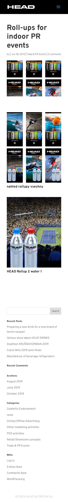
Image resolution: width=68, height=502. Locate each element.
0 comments (54, 54)
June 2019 (13, 387)
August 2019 (14, 381)
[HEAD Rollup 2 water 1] (34, 267)
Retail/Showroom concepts (23, 439)
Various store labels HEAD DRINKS (28, 338)
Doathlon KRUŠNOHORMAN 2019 (27, 344)
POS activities (15, 433)
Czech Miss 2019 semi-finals (24, 350)
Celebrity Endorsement (21, 409)
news (10, 415)
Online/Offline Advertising (23, 421)
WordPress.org (16, 479)
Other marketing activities (23, 427)
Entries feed (14, 467)
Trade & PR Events (36, 54)
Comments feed (16, 473)
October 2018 (15, 394)
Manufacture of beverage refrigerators (30, 356)
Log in (10, 460)
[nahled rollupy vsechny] (34, 182)
